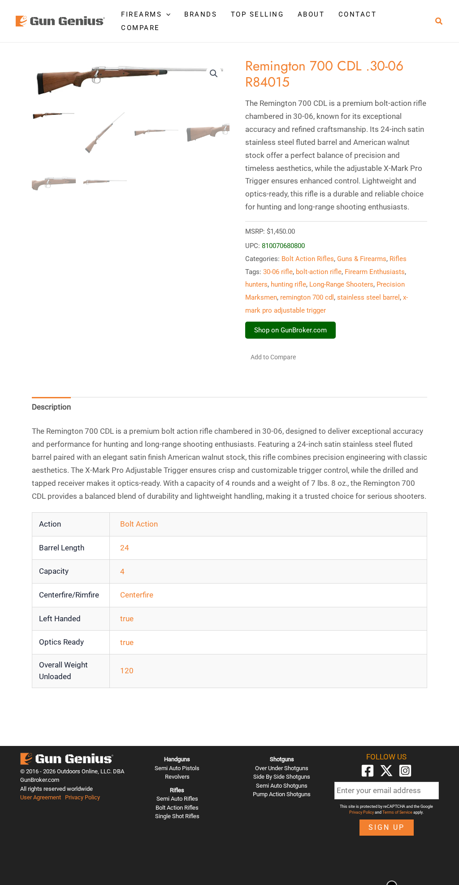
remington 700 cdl (307, 297)
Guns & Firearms (361, 259)
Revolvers (177, 776)
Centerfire (136, 594)
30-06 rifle (278, 272)
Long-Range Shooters (341, 284)
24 (124, 547)
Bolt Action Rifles (307, 259)
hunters (256, 284)
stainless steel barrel (368, 297)
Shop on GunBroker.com (290, 330)
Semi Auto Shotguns (281, 785)
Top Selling (257, 14)
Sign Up (386, 827)
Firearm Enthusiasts (375, 272)
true (127, 618)
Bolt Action (139, 523)
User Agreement (40, 797)
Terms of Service (397, 812)
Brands (200, 14)
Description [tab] (51, 406)
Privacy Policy (82, 797)
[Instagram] (405, 770)
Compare (140, 28)
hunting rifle (288, 284)
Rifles (398, 259)
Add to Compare (273, 357)
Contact (357, 14)
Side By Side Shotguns (281, 776)
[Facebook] (367, 770)
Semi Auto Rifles (177, 798)
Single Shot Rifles (177, 816)
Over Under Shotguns (281, 768)
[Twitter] (386, 770)
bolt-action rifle (319, 272)
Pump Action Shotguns (282, 794)
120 (127, 670)
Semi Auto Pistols (177, 768)
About (311, 14)
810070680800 (283, 246)
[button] (166, 14)
